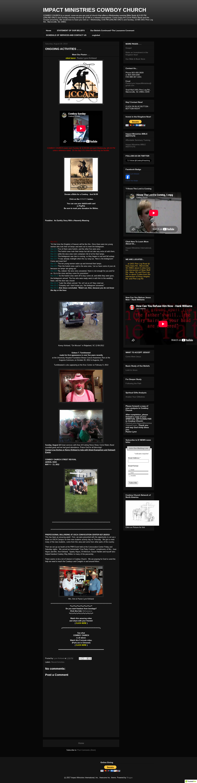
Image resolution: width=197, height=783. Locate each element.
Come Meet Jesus (133, 356)
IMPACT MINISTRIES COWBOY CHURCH (94, 10)
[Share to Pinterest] (90, 658)
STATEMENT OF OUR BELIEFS (71, 30)
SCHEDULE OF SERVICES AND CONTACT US (66, 35)
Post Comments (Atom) (86, 750)
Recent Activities (57, 662)
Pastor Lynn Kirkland (87, 58)
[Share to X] (85, 658)
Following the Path (133, 383)
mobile (133, 475)
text (132, 473)
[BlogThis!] (82, 658)
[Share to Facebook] (87, 658)
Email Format (133, 466)
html (132, 470)
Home (48, 30)
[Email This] (80, 658)
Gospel (129, 48)
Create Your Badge (132, 180)
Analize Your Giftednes (135, 397)
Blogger (129, 778)
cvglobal (96, 35)
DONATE (83, 199)
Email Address (134, 458)
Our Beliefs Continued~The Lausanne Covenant (112, 30)
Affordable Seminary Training (138, 140)
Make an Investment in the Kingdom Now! (137, 53)
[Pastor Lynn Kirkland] (128, 178)
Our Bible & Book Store (135, 59)
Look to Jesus (131, 370)
